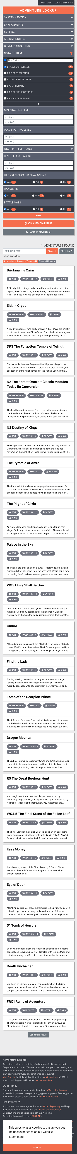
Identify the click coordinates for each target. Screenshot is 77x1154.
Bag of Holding (39, 85)
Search (52, 251)
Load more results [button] (38, 1034)
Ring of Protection (39, 73)
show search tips (12, 256)
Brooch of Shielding (39, 98)
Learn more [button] (16, 1136)
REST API (36, 1116)
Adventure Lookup (38, 10)
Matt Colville (9, 1077)
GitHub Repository (49, 1096)
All (11, 182)
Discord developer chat (49, 1109)
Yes (39, 182)
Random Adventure (40, 232)
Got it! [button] (37, 1147)
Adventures (45, 2)
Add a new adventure (39, 223)
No (66, 182)
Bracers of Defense (39, 66)
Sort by (65, 251)
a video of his (50, 1077)
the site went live (43, 1080)
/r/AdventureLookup (57, 1090)
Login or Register (64, 2)
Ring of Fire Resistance (39, 92)
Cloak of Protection (39, 79)
